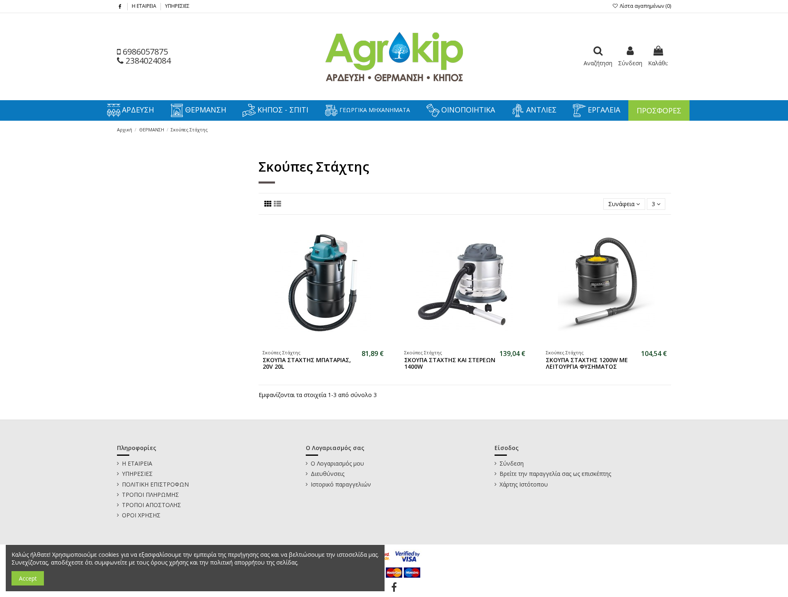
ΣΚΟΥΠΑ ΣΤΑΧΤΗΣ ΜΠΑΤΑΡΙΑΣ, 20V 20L (307, 363)
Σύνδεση (511, 463)
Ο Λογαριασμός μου (337, 463)
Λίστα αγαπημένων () (644, 5)
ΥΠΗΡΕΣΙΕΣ (177, 5)
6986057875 (144, 51)
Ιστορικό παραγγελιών (341, 484)
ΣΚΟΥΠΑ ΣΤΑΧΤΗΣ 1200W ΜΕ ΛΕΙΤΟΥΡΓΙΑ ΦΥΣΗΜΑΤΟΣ (587, 363)
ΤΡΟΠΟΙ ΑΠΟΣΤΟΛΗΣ (151, 505)
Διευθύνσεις (327, 474)
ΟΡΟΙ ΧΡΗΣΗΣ (141, 515)
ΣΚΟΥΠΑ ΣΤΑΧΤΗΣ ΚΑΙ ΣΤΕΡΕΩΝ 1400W (449, 363)
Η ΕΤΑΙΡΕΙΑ (145, 5)
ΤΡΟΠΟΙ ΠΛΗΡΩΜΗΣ (150, 494)
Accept (28, 578)
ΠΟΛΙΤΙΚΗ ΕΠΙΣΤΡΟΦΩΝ (155, 484)
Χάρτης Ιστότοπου (523, 484)
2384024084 (147, 60)
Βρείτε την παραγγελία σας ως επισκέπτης (555, 474)
